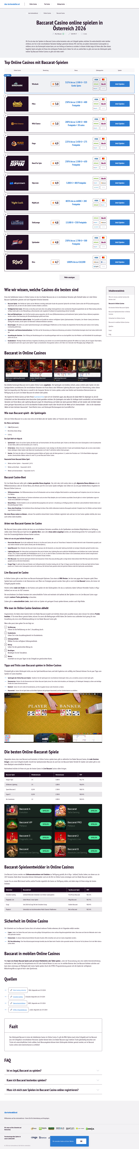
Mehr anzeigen (69, 277)
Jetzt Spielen (119, 84)
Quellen (111, 326)
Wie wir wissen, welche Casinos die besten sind (119, 298)
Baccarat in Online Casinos (116, 303)
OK (81, 1141)
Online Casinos (33, 4)
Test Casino (47, 4)
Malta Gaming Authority (19, 990)
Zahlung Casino (61, 4)
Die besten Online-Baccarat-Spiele (119, 307)
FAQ (110, 334)
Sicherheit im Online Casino (117, 318)
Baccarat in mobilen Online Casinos (119, 322)
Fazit (110, 330)
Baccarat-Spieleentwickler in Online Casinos (119, 313)
